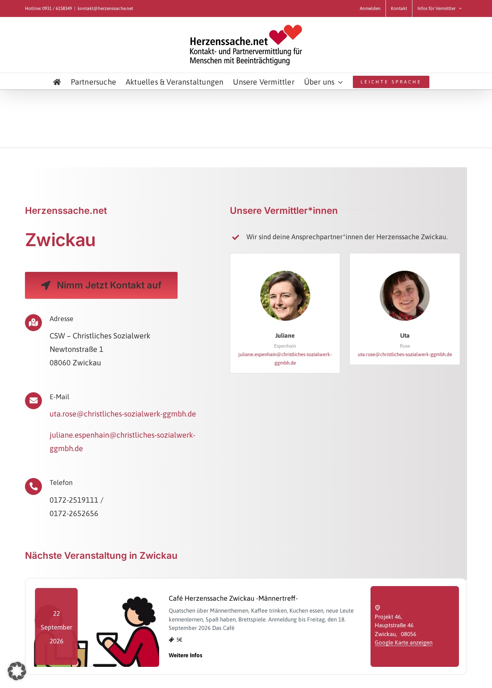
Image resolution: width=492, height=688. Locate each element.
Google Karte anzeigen (403, 642)
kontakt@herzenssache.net (105, 8)
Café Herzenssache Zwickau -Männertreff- (233, 598)
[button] (17, 671)
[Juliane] (285, 273)
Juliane (285, 335)
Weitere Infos (185, 655)
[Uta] (405, 273)
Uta (405, 335)
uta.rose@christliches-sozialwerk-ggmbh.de (123, 413)
